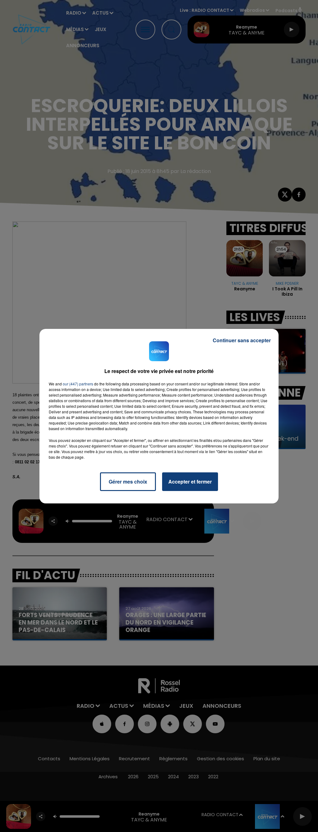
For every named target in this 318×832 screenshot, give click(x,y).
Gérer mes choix (128, 481)
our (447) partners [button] (78, 383)
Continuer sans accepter (242, 340)
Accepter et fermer (190, 481)
